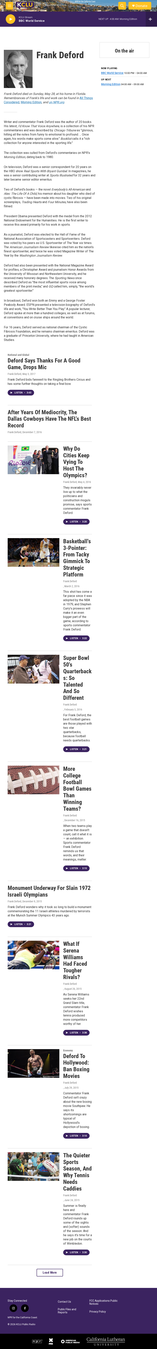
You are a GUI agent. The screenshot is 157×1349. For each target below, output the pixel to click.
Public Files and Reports (67, 1311)
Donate (141, 6)
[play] (10, 19)
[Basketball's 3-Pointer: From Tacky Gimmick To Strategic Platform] (33, 552)
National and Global (18, 354)
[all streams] (151, 19)
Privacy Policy (97, 1311)
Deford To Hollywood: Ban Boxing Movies (76, 1066)
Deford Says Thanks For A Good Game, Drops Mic (44, 364)
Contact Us (64, 1301)
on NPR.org (56, 102)
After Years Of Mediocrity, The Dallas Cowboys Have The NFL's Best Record (49, 419)
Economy (68, 1050)
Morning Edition (31, 102)
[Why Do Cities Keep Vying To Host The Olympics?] (33, 460)
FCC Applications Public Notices (103, 1302)
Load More (50, 1272)
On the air (124, 51)
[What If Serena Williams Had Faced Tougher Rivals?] (33, 955)
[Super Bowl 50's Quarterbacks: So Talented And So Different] (33, 669)
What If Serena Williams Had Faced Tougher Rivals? (75, 960)
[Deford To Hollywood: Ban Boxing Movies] (33, 1063)
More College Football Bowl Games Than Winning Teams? (77, 788)
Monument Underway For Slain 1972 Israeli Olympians (49, 891)
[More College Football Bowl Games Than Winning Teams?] (33, 780)
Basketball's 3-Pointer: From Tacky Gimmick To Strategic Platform (77, 558)
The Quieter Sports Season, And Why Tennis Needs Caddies (77, 1172)
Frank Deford (14, 373)
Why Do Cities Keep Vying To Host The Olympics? (76, 462)
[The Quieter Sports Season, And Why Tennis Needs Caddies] (33, 1166)
